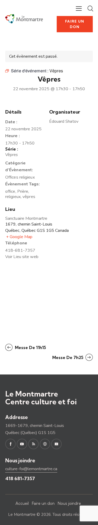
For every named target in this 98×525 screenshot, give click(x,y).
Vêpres (11, 154)
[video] (56, 444)
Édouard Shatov (63, 121)
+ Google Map (19, 237)
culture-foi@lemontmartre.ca (31, 469)
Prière (22, 191)
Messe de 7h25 (68, 357)
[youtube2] (22, 444)
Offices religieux (20, 177)
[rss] (33, 444)
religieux (13, 197)
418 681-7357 (20, 478)
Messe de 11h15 (30, 347)
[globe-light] (45, 444)
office (10, 191)
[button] (79, 8)
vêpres (28, 197)
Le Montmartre (22, 514)
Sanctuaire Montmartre (26, 218)
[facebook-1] (10, 444)
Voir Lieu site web (21, 257)
